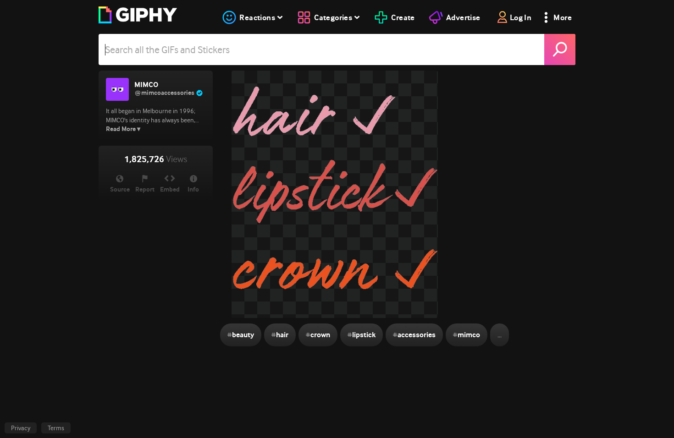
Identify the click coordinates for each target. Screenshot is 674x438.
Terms (56, 428)
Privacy (20, 428)
